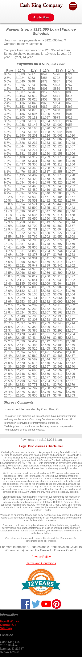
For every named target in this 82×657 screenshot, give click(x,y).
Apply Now (41, 17)
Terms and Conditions (41, 563)
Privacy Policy (41, 556)
